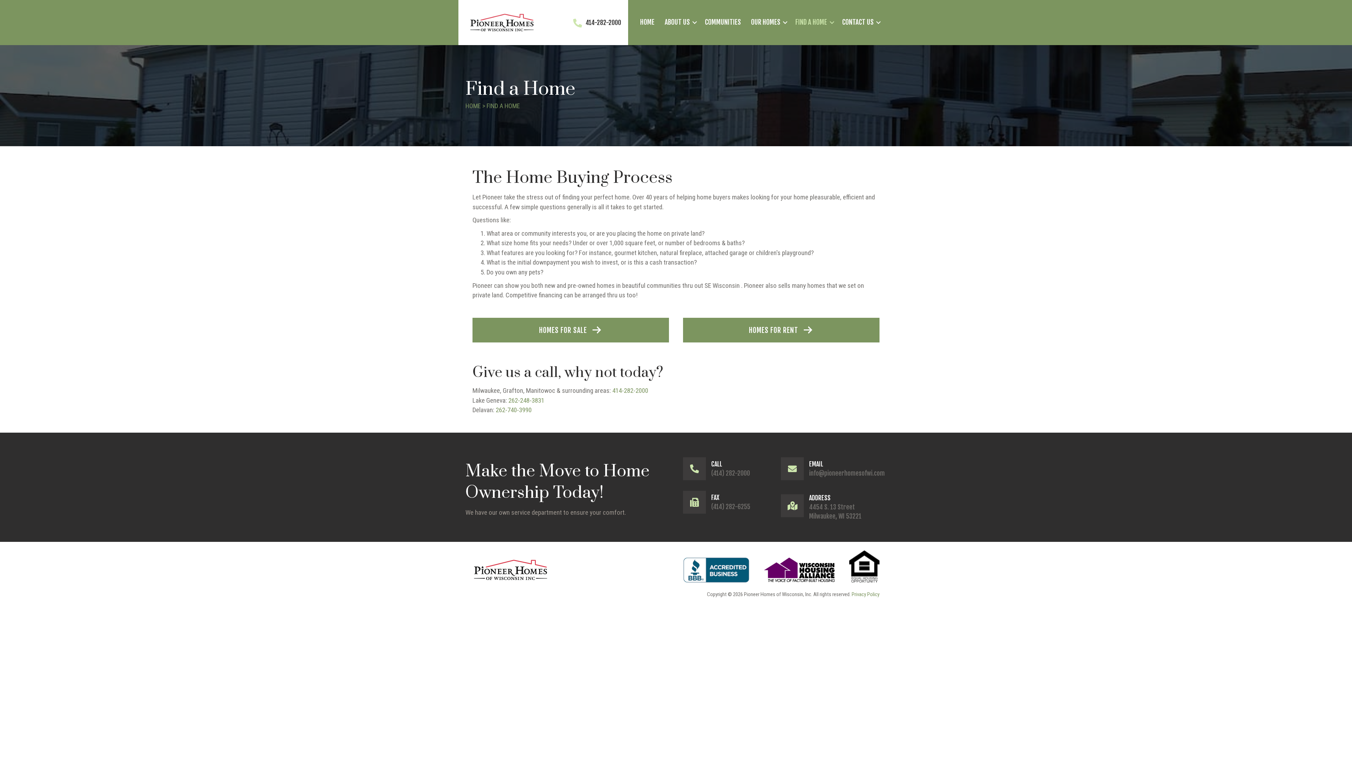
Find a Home (811, 22)
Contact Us (858, 22)
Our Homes (765, 22)
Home (647, 22)
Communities (723, 22)
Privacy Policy (866, 594)
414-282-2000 (630, 390)
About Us (677, 22)
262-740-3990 (514, 410)
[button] (695, 22)
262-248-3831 (526, 400)
